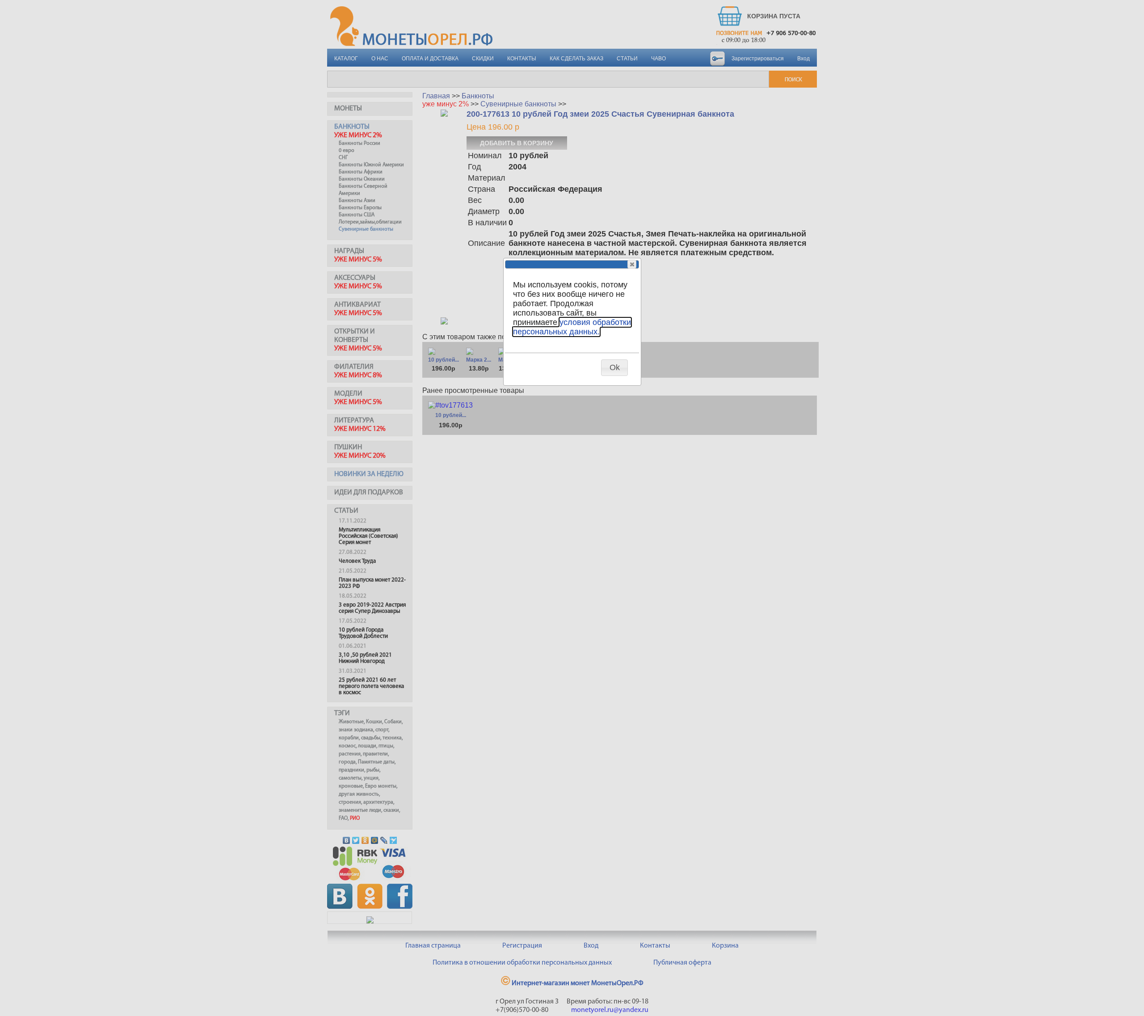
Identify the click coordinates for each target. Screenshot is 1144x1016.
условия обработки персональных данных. (572, 327)
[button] (631, 264)
